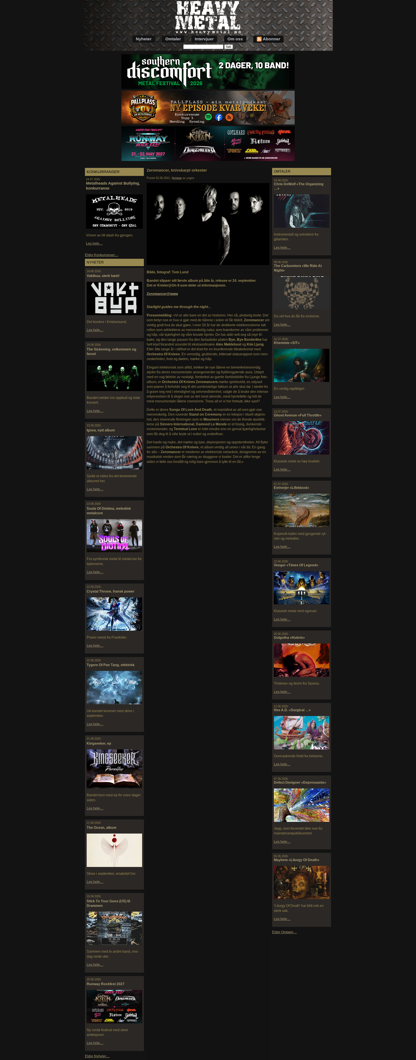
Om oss (235, 39)
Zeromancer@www (162, 294)
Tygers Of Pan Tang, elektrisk (111, 665)
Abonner (271, 39)
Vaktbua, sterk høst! (103, 276)
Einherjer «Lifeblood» (291, 488)
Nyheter (143, 39)
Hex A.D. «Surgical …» (292, 710)
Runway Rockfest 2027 (105, 984)
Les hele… (94, 243)
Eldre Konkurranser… (101, 255)
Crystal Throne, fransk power (110, 591)
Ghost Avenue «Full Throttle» (298, 415)
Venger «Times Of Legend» (296, 565)
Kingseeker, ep (99, 743)
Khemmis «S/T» (287, 343)
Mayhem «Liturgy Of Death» (296, 860)
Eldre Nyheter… (97, 1056)
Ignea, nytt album (101, 430)
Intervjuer (204, 39)
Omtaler (173, 39)
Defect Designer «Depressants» (300, 782)
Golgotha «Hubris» (289, 637)
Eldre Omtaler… (284, 932)
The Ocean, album (101, 827)
